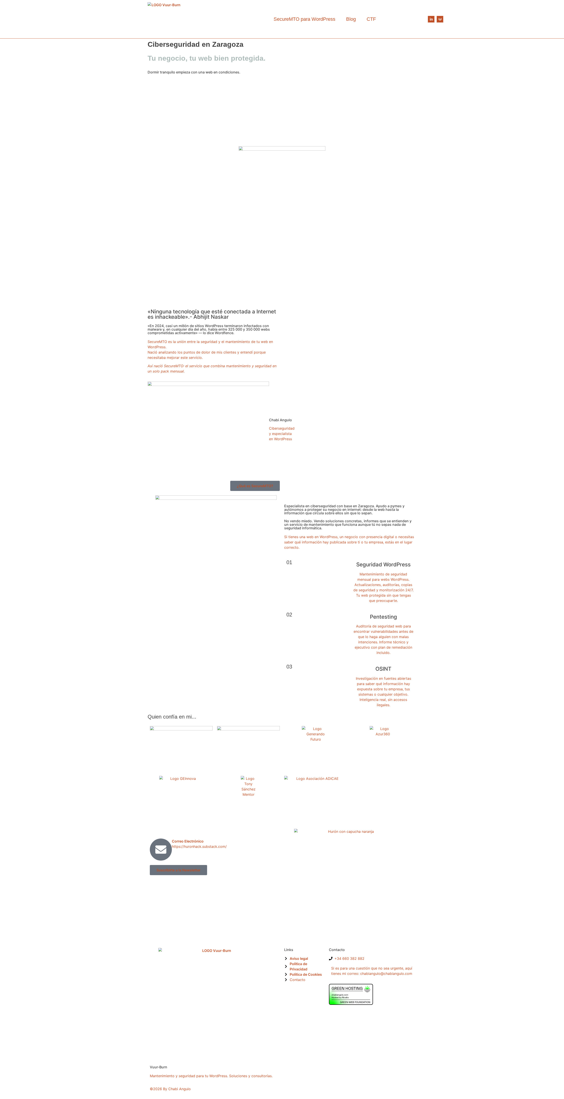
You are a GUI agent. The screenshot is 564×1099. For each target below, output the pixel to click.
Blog (351, 19)
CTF (371, 19)
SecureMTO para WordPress (304, 19)
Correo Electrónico (188, 841)
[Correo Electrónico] (161, 850)
